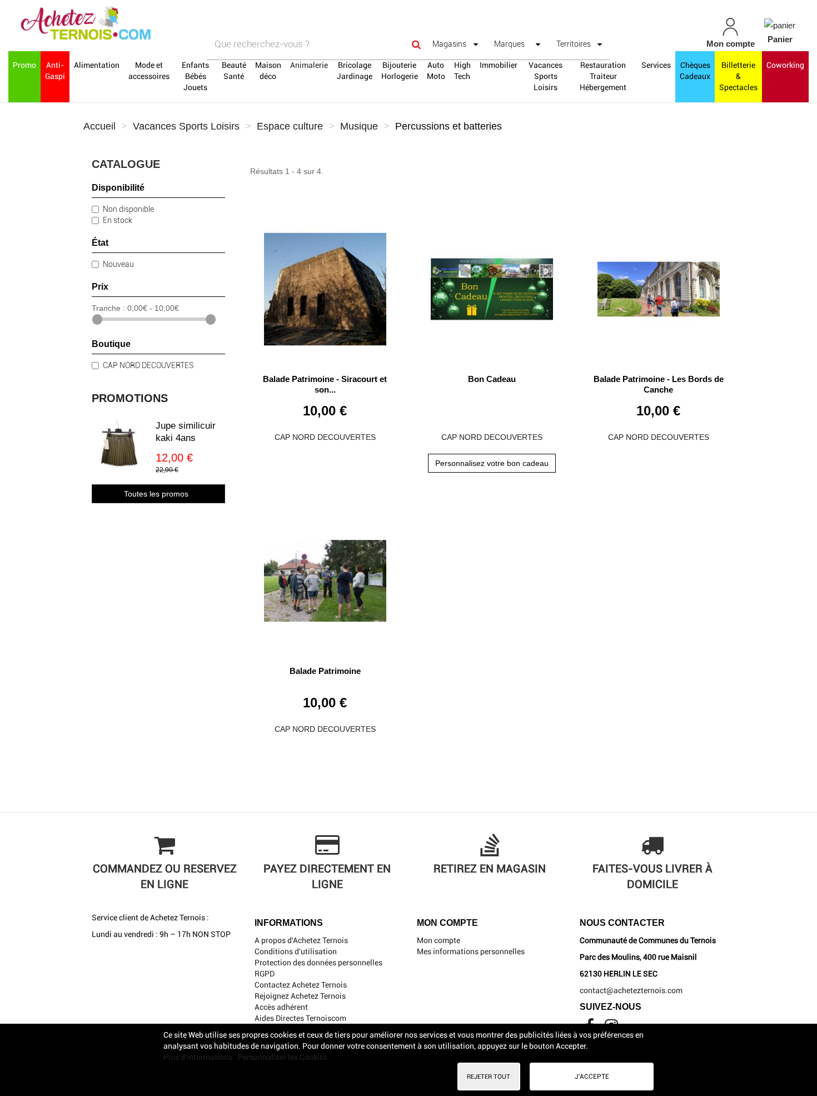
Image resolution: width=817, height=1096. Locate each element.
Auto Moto (436, 71)
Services (656, 65)
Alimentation (96, 65)
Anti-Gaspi (55, 71)
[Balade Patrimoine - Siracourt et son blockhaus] (325, 285)
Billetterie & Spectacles (738, 76)
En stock (117, 220)
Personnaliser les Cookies (282, 1057)
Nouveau (118, 264)
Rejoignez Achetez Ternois (300, 995)
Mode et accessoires (149, 71)
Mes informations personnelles (471, 951)
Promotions (130, 398)
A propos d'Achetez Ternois (301, 940)
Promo (24, 65)
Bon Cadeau (492, 379)
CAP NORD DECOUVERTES (148, 365)
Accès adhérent (281, 1007)
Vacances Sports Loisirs (545, 76)
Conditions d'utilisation (296, 951)
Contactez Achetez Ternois (301, 984)
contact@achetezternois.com (631, 990)
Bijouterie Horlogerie (399, 71)
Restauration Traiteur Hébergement (603, 76)
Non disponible (128, 209)
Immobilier (498, 65)
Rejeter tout (488, 1076)
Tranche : (108, 308)
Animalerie (309, 65)
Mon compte (438, 940)
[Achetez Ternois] (142, 24)
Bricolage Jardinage (354, 71)
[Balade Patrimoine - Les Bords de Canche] (659, 285)
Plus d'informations (198, 1057)
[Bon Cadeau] (492, 285)
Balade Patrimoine (325, 671)
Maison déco (268, 71)
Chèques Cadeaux (695, 71)
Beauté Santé (234, 71)
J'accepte (592, 1076)
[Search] (416, 44)
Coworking (785, 65)
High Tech (462, 71)
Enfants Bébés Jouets (195, 76)
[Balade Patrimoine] (325, 577)
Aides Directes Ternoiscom (300, 1018)
